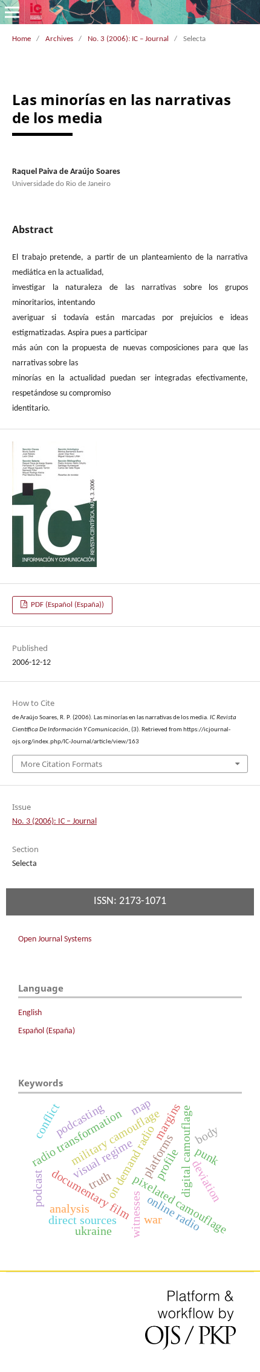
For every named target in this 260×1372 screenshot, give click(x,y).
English (30, 1013)
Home (21, 39)
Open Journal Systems (54, 939)
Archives (59, 39)
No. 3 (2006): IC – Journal (128, 39)
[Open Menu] (12, 12)
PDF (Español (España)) (66, 605)
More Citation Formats (61, 763)
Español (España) (46, 1031)
